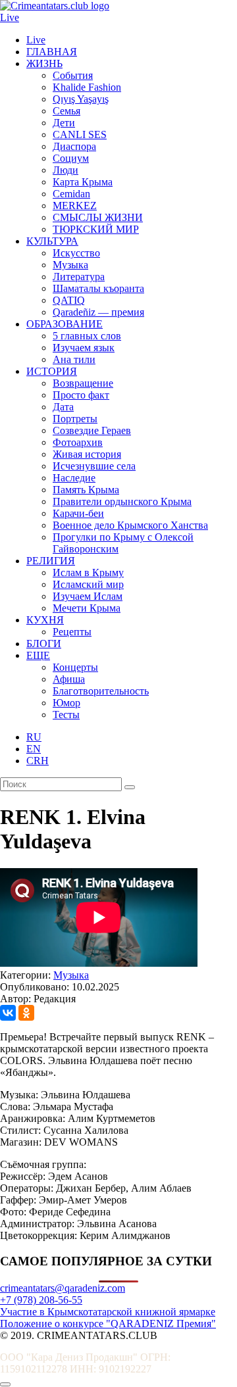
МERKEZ (75, 205)
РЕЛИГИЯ (50, 560)
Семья (66, 110)
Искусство (76, 252)
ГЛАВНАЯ (51, 51)
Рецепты (72, 631)
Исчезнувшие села (94, 466)
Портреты (75, 418)
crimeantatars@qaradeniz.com (62, 1288)
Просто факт (81, 395)
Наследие (74, 477)
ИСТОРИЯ (51, 371)
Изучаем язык (84, 347)
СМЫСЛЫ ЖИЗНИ (98, 217)
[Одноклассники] (26, 1013)
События (73, 75)
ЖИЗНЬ (44, 63)
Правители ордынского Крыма (122, 501)
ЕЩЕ (38, 655)
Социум (71, 158)
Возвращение (83, 383)
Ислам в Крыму (88, 572)
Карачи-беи (78, 513)
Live (9, 17)
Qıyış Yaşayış (81, 99)
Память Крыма (86, 489)
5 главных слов (87, 335)
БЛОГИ (43, 643)
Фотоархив (78, 442)
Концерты (75, 667)
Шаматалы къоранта (98, 288)
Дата (63, 406)
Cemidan (71, 193)
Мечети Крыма (86, 608)
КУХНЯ (45, 619)
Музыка (70, 264)
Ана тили (74, 359)
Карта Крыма (83, 181)
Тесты (66, 714)
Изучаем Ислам (87, 596)
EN (33, 748)
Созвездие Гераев (92, 430)
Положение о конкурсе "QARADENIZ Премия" (108, 1323)
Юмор (66, 702)
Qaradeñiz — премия (98, 312)
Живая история (87, 454)
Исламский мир (88, 584)
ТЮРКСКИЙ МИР (96, 229)
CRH (37, 760)
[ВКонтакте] (8, 1013)
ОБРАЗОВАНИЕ (64, 323)
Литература (79, 276)
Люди (65, 170)
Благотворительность (101, 690)
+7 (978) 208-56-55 (41, 1299)
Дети (64, 122)
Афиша (69, 679)
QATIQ (69, 300)
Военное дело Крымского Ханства (130, 525)
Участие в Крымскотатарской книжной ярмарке (107, 1311)
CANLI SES (80, 134)
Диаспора (74, 146)
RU (33, 736)
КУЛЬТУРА (52, 241)
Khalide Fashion (87, 87)
